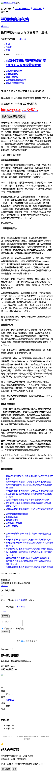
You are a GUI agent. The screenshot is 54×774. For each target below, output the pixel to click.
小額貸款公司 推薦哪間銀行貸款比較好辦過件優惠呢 (29, 491)
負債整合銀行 (12, 517)
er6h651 (4, 586)
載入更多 (5, 616)
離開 (14, 769)
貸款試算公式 (12, 520)
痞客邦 (18, 600)
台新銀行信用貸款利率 (16, 80)
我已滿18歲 (6, 769)
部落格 (9, 47)
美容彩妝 (21, 607)
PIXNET (12, 736)
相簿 (8, 44)
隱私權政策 (45, 736)
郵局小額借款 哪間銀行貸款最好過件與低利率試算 (28, 482)
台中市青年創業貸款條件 (17, 514)
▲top (3, 611)
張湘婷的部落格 (15, 19)
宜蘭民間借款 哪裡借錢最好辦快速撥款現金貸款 (27, 500)
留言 (23, 600)
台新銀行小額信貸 (14, 523)
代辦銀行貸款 (12, 74)
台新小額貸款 (12, 526)
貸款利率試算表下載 (15, 83)
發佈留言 (5, 632)
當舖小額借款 (12, 77)
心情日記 (22, 39)
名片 (8, 50)
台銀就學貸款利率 (14, 71)
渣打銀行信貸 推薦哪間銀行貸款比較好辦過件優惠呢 (29, 509)
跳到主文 (5, 26)
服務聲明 (27, 739)
